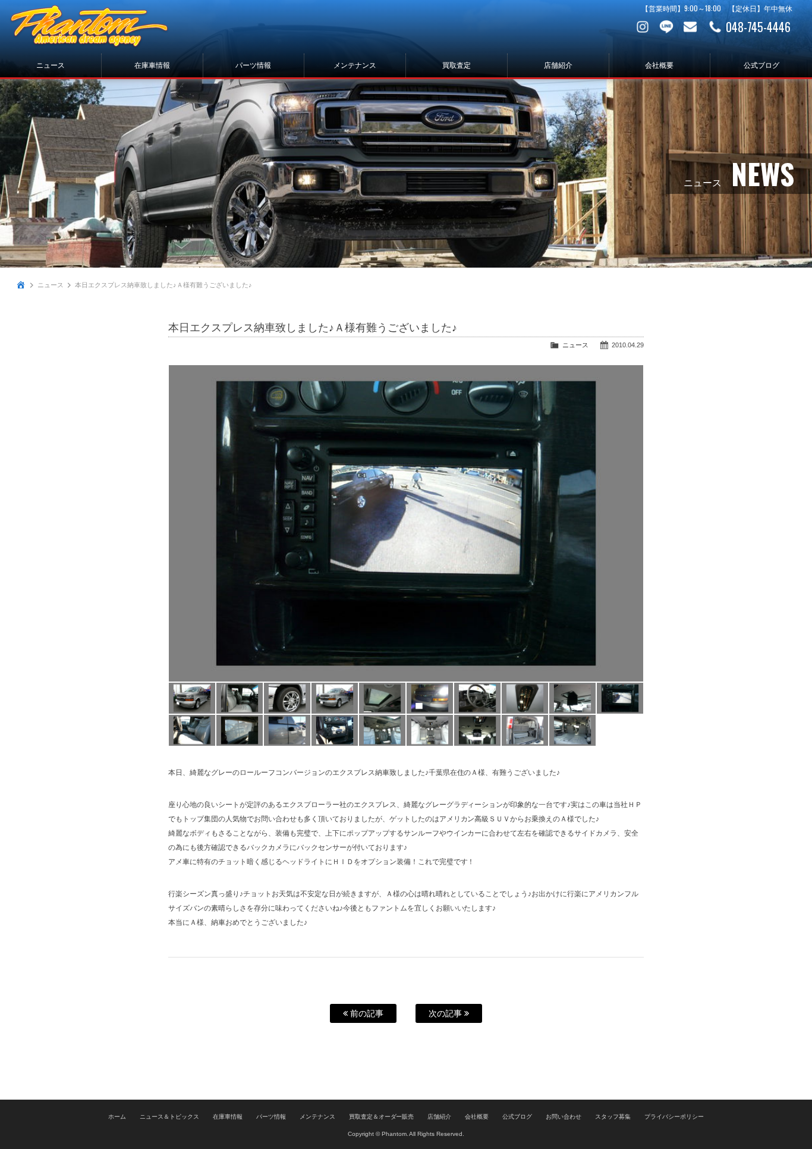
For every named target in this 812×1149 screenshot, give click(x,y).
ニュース (50, 65)
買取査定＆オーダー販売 (381, 1116)
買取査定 (456, 65)
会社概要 (659, 65)
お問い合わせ (690, 27)
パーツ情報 (253, 65)
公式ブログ (761, 65)
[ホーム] (21, 284)
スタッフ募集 (613, 1116)
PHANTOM (89, 27)
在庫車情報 (152, 65)
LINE (666, 27)
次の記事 (446, 1013)
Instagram (642, 27)
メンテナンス (354, 65)
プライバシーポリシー (674, 1116)
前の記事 (365, 1013)
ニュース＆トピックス (169, 1116)
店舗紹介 (558, 65)
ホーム (117, 1116)
